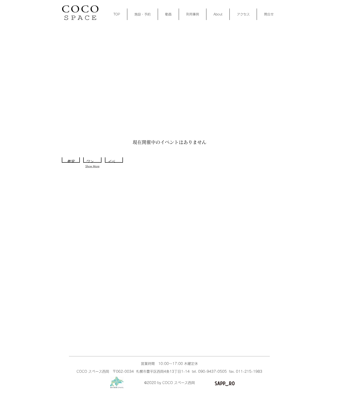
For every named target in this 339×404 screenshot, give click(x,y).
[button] (71, 159)
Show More (92, 166)
